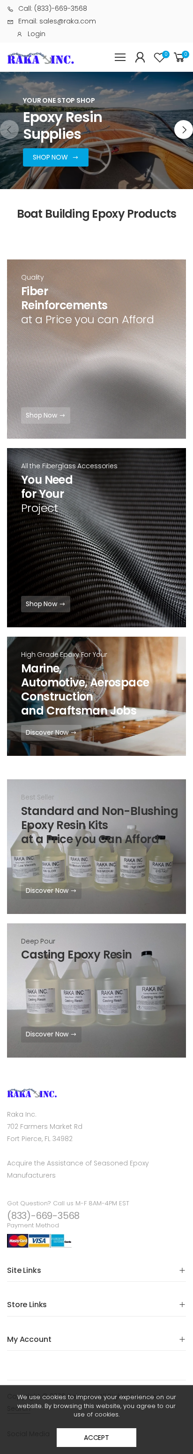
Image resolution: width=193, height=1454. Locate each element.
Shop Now (42, 415)
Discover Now (48, 732)
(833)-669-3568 (43, 1215)
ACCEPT (96, 1437)
